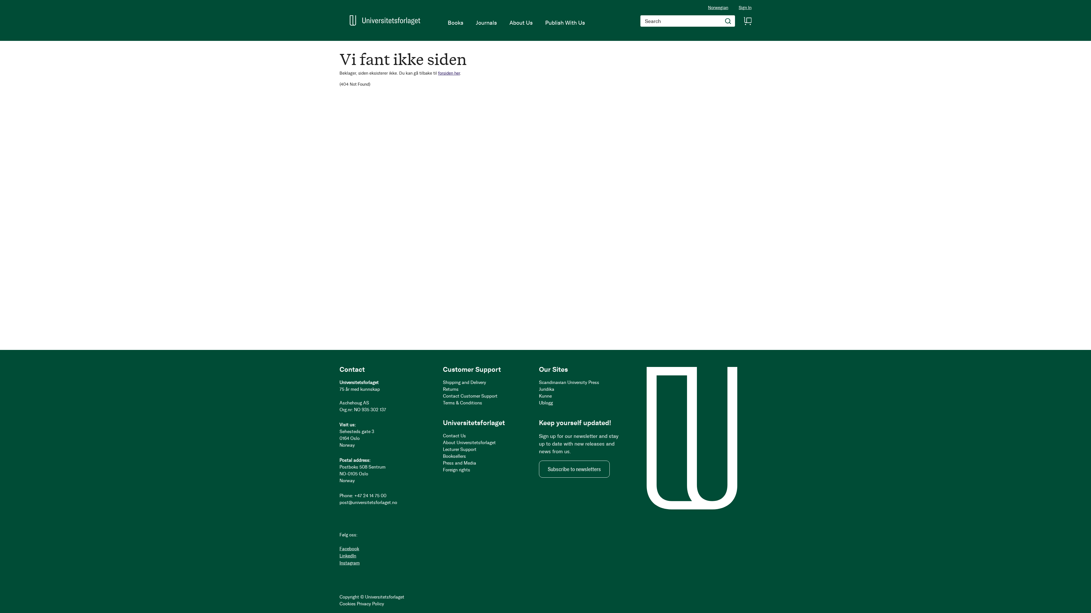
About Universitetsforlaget (469, 442)
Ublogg (546, 403)
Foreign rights (456, 470)
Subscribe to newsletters (574, 469)
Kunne (545, 396)
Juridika (546, 389)
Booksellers (454, 456)
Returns (451, 389)
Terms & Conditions (462, 403)
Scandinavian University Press (569, 382)
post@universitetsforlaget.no (368, 502)
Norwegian (718, 7)
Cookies (348, 603)
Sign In (745, 8)
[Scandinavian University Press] (385, 20)
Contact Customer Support (470, 396)
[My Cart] (747, 21)
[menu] (516, 23)
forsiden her (449, 73)
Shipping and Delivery (464, 382)
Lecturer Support (459, 449)
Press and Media (459, 463)
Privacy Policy (370, 603)
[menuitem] (456, 23)
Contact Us (454, 435)
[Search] (728, 21)
